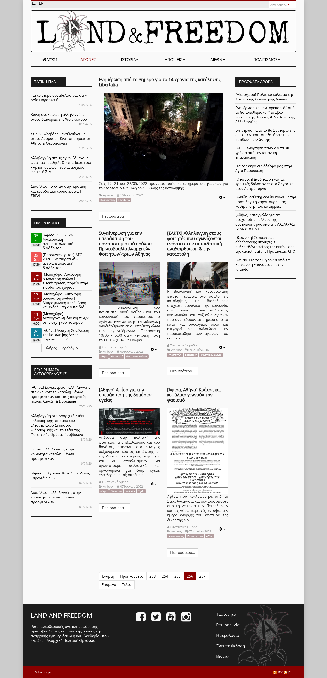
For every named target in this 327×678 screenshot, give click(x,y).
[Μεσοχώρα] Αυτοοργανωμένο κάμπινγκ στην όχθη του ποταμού (66, 318)
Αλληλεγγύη (175, 354)
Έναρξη (108, 576)
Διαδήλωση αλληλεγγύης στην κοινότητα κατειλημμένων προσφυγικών (56, 497)
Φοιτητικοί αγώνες (136, 356)
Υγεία (141, 491)
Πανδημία (116, 491)
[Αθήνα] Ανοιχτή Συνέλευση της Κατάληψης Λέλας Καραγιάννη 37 (66, 334)
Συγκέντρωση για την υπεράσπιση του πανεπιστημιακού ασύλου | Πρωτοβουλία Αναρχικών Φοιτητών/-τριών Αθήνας (127, 243)
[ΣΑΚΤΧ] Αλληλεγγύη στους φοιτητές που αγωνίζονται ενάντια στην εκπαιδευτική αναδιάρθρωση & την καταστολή (194, 243)
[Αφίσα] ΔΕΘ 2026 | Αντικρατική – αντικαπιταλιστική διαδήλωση (59, 241)
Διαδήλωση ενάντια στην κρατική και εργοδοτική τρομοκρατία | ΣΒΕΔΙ (58, 191)
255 (177, 576)
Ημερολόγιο (227, 635)
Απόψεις (173, 59)
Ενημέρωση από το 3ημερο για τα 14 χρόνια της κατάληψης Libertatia (160, 82)
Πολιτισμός (265, 59)
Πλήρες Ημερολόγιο (61, 347)
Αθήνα (103, 356)
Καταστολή (117, 356)
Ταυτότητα (226, 614)
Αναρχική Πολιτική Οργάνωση (72, 640)
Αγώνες (88, 59)
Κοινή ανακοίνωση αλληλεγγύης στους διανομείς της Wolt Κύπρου (59, 117)
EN (41, 3)
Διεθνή (218, 59)
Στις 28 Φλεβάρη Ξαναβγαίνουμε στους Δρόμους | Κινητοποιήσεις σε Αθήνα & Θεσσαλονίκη (60, 138)
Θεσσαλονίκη (107, 200)
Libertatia (124, 200)
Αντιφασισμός (176, 536)
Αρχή (51, 60)
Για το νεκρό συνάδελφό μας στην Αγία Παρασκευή (59, 97)
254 (165, 576)
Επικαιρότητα (195, 536)
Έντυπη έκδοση (230, 646)
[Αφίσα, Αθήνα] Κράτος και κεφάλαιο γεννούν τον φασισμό (194, 395)
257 (202, 576)
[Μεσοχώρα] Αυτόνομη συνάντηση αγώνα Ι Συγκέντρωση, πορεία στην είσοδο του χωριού (65, 281)
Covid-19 (130, 491)
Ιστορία (128, 59)
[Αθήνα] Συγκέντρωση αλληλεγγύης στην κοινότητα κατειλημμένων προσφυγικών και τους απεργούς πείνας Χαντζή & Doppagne (60, 394)
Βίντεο (222, 656)
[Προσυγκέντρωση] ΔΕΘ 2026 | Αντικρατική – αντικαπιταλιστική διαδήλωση (63, 261)
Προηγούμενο (131, 576)
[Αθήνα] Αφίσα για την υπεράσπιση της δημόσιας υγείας (125, 395)
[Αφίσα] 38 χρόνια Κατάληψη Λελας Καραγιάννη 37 (60, 475)
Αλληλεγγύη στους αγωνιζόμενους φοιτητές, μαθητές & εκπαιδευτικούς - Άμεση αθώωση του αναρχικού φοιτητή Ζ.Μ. (61, 164)
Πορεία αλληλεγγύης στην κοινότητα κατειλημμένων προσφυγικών (52, 454)
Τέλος (126, 584)
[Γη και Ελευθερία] (163, 31)
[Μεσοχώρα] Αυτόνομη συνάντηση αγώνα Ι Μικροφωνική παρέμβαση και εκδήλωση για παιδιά (64, 300)
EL (34, 3)
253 (152, 576)
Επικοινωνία (228, 624)
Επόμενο (109, 584)
